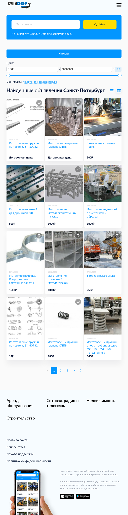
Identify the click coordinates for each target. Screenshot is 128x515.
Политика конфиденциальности (28, 461)
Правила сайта (17, 440)
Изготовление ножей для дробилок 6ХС (23, 211)
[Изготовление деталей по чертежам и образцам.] (103, 183)
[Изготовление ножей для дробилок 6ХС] (25, 183)
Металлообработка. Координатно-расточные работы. (22, 279)
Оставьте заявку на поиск (56, 33)
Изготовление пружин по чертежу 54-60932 (24, 144)
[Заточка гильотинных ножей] (103, 117)
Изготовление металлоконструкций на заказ (62, 213)
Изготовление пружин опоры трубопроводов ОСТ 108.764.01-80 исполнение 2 (102, 347)
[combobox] (40, 82)
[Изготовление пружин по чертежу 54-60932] (25, 117)
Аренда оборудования (19, 403)
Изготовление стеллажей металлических (58, 279)
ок (118, 69)
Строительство (20, 418)
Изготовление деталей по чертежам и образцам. (102, 213)
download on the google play (83, 496)
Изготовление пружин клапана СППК (63, 144)
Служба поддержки (20, 454)
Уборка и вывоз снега (101, 275)
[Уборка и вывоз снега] (103, 249)
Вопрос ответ (15, 447)
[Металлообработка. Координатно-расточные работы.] (25, 249)
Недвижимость (100, 400)
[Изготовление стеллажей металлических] (63, 249)
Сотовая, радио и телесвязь (62, 403)
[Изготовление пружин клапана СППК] (63, 117)
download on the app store (67, 496)
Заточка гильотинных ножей (101, 144)
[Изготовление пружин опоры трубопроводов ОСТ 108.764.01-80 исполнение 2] (103, 315)
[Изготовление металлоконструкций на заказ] (63, 183)
